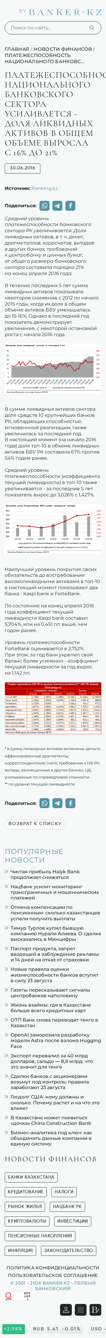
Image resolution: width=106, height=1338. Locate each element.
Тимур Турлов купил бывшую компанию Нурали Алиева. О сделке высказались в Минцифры (56, 933)
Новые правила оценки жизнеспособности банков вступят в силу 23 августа (54, 974)
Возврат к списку (35, 824)
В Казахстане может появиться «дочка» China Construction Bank (51, 1120)
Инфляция (20, 1250)
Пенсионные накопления (40, 1236)
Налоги (64, 1192)
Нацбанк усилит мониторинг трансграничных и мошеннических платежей (55, 892)
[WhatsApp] (44, 206)
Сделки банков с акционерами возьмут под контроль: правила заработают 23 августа (50, 1082)
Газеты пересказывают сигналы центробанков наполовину (50, 992)
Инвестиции (72, 1221)
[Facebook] (70, 206)
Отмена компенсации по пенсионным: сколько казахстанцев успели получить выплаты (55, 912)
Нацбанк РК (67, 1206)
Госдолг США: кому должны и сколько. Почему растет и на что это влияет (55, 1102)
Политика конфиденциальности (52, 1267)
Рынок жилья (25, 1206)
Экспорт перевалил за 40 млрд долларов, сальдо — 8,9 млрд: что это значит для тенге (52, 1061)
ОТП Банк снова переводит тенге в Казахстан (54, 1022)
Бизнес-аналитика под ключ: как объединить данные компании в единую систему (51, 1138)
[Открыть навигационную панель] (81, 1310)
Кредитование (26, 1192)
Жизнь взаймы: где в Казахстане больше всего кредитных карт (51, 1007)
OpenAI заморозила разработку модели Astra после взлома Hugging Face (56, 1040)
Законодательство (68, 1250)
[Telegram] (57, 206)
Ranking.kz (45, 188)
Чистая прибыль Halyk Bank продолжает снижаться (45, 874)
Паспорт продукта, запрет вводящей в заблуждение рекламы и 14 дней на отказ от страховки (55, 954)
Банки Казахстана (31, 1177)
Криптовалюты (27, 1221)
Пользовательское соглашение (53, 1275)
